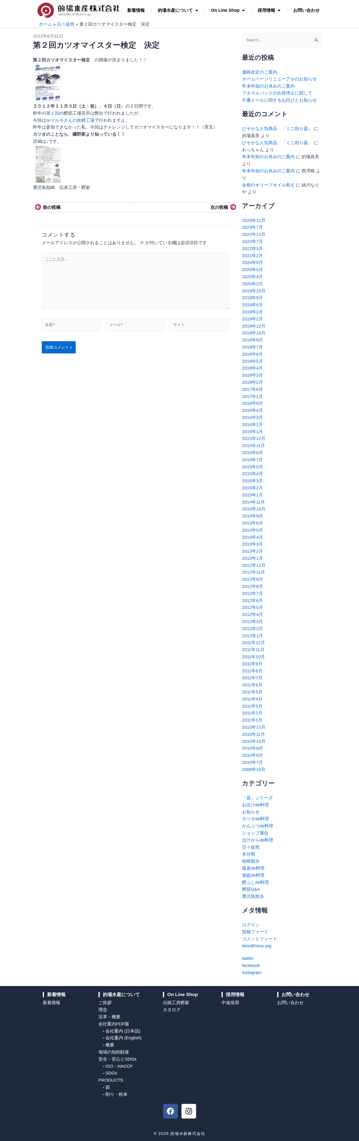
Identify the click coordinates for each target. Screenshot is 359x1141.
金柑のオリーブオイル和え (268, 185)
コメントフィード (259, 938)
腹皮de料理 (253, 868)
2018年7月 (252, 347)
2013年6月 (252, 523)
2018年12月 (253, 326)
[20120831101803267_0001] (48, 82)
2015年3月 (252, 480)
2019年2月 (252, 319)
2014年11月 (253, 502)
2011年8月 (252, 671)
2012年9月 (252, 579)
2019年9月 (252, 297)
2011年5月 (252, 692)
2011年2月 (252, 713)
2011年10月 (253, 656)
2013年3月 (252, 544)
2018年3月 (252, 375)
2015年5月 (252, 466)
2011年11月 (253, 649)
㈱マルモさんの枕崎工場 (70, 120)
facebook (251, 965)
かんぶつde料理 (257, 825)
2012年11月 (253, 572)
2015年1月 (252, 495)
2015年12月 (253, 438)
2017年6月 (252, 389)
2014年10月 (253, 508)
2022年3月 (252, 248)
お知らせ (251, 812)
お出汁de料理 (255, 804)
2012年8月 (252, 586)
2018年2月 (252, 382)
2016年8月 (252, 403)
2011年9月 (252, 663)
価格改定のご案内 (259, 72)
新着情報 (136, 10)
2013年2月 (252, 551)
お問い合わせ (306, 10)
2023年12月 (253, 220)
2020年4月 (252, 276)
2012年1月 (252, 635)
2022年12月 (253, 234)
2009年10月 (253, 769)
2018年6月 (252, 354)
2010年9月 (252, 748)
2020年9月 (252, 262)
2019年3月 (252, 311)
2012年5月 (252, 607)
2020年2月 (252, 283)
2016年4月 (252, 410)
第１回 (52, 113)
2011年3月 (252, 706)
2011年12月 (253, 642)
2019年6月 (252, 304)
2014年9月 (252, 516)
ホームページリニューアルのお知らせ (279, 79)
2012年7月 (252, 593)
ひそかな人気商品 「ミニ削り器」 (277, 128)
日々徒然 (65, 24)
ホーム (45, 24)
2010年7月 (252, 762)
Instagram (252, 972)
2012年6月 (252, 600)
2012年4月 (252, 614)
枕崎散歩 (251, 861)
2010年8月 (252, 755)
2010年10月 (253, 741)
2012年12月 (253, 565)
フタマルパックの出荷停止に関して (277, 93)
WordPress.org (256, 946)
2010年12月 (253, 727)
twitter (248, 958)
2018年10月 (253, 332)
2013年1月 (252, 558)
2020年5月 (252, 269)
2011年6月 (252, 684)
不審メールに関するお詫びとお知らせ (279, 100)
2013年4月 (252, 537)
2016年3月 (252, 417)
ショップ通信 (255, 833)
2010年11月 (253, 734)
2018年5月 (252, 361)
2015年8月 (252, 452)
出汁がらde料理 (257, 840)
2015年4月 (252, 473)
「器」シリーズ (257, 797)
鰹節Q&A (251, 889)
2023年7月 (252, 227)
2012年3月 (252, 621)
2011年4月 (252, 699)
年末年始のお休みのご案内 (268, 86)
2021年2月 (252, 255)
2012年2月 (252, 628)
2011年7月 (252, 677)
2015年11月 (253, 445)
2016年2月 (252, 424)
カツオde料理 (255, 818)
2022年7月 (252, 241)
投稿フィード (255, 931)
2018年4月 (252, 368)
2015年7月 (252, 459)
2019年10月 (253, 290)
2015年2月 (252, 487)
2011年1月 (252, 720)
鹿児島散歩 (253, 896)
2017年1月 (252, 396)
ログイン (251, 924)
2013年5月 (252, 530)
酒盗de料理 (253, 875)
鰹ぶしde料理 (255, 882)
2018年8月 (252, 340)
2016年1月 (252, 431)
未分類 (248, 854)
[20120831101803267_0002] (48, 164)
